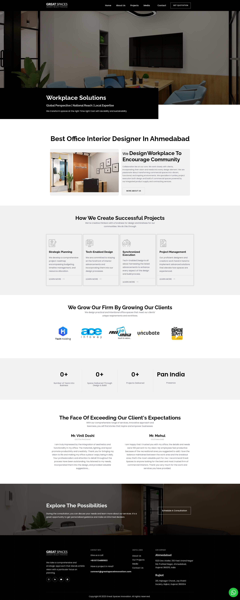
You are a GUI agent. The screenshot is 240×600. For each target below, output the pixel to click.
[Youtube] (61, 579)
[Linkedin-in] (54, 579)
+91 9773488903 (99, 560)
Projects (134, 5)
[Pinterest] (67, 579)
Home (108, 5)
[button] (148, 5)
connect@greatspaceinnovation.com (110, 571)
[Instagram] (48, 579)
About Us (120, 5)
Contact (162, 5)
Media (147, 5)
